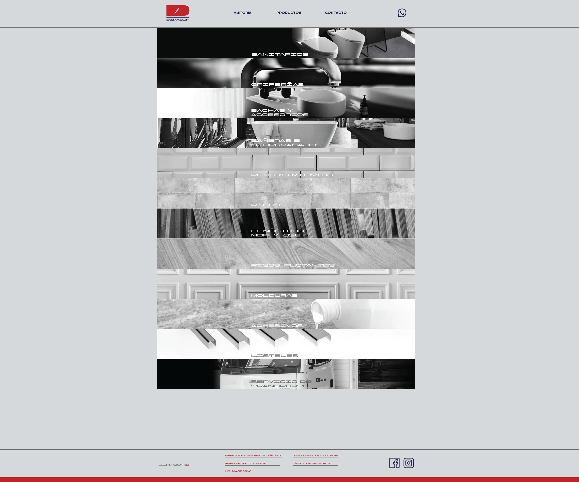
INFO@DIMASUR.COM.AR (238, 471)
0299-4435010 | (234, 463)
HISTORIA (243, 13)
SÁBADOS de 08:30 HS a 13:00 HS (315, 463)
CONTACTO (336, 13)
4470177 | (250, 463)
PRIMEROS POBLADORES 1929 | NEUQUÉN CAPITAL (253, 455)
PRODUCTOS (288, 13)
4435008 (268, 463)
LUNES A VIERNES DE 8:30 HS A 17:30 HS (315, 455)
